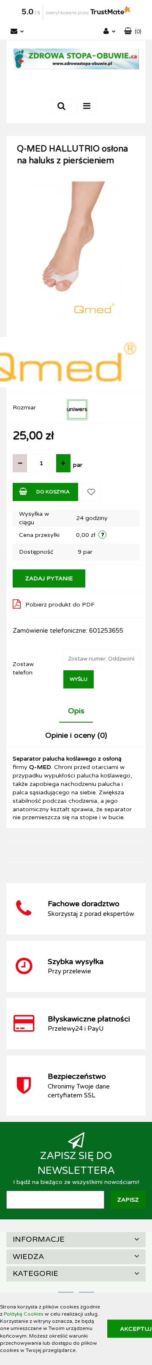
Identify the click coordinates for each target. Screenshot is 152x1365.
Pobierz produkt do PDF (60, 604)
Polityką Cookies (23, 1314)
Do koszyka (53, 492)
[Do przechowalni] (91, 492)
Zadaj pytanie (49, 578)
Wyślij (78, 679)
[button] (133, 31)
